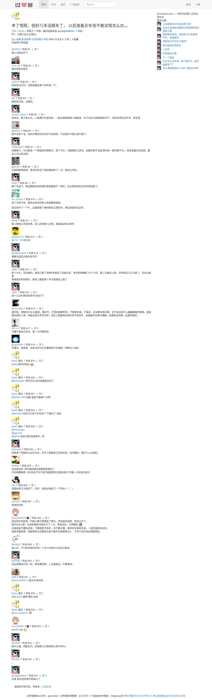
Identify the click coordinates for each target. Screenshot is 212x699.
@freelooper (18, 380)
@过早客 (83, 695)
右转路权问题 (170, 53)
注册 (198, 4)
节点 (53, 4)
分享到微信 (37, 39)
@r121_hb (17, 240)
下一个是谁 (168, 57)
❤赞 (46, 39)
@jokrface (17, 413)
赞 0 (37, 65)
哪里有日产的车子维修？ (175, 41)
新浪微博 (26, 39)
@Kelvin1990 (19, 397)
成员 (63, 4)
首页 (43, 4)
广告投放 (75, 4)
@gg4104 (17, 433)
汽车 (14, 30)
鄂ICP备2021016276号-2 (138, 695)
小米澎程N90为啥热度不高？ (177, 24)
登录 (188, 4)
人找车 (166, 49)
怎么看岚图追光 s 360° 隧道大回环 (181, 68)
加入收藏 (16, 39)
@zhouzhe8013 (20, 580)
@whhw (16, 436)
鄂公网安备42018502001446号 (169, 695)
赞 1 (36, 49)
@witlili (15, 629)
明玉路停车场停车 (172, 45)
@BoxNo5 (17, 596)
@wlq (14, 364)
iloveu (21, 30)
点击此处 (46, 686)
